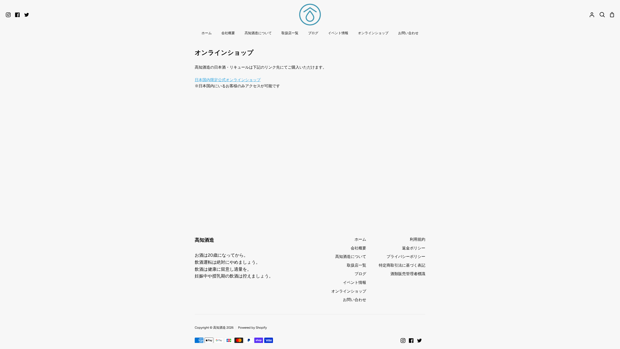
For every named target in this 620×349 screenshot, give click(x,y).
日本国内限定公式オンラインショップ (228, 80)
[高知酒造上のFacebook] (411, 340)
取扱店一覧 (356, 265)
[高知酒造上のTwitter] (419, 340)
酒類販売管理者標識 (407, 273)
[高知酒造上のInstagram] (403, 340)
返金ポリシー (413, 248)
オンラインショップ (348, 291)
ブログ (360, 273)
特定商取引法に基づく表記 (402, 265)
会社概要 (358, 248)
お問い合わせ (354, 299)
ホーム (360, 239)
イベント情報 (354, 282)
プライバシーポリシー (406, 256)
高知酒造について (350, 256)
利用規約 (417, 239)
